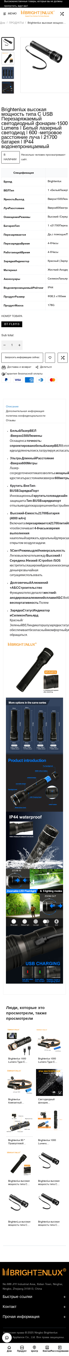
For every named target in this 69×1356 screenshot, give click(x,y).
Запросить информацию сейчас (22, 357)
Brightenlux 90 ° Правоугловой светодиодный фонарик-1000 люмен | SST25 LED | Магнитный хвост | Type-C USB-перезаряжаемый (19, 1142)
